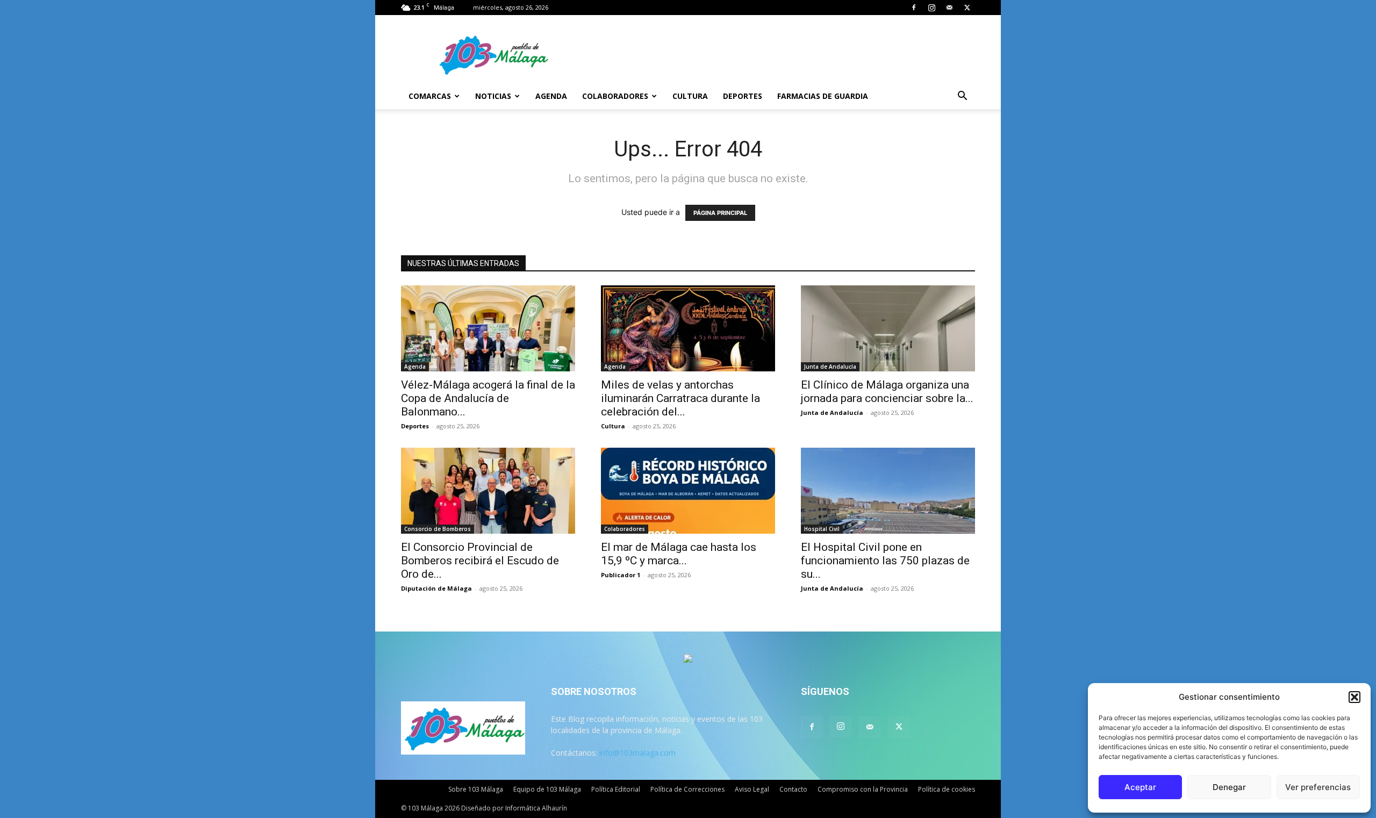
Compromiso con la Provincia (863, 789)
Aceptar (1140, 787)
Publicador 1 (620, 575)
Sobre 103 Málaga (475, 789)
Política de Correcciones (687, 789)
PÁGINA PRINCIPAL (720, 213)
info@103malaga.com (637, 753)
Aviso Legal (752, 789)
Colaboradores (615, 96)
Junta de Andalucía (830, 366)
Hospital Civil (822, 529)
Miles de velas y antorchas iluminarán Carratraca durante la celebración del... (680, 398)
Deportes (742, 96)
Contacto (793, 789)
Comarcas (429, 96)
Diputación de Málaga (436, 588)
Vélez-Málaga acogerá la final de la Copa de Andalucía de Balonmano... (488, 398)
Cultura (690, 96)
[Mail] (949, 7)
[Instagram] (931, 7)
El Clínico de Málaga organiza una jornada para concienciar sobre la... (887, 391)
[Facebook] (914, 7)
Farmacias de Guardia (822, 96)
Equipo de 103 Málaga (547, 789)
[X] (967, 7)
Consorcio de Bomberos (437, 529)
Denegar (1229, 787)
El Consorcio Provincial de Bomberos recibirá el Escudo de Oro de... (480, 560)
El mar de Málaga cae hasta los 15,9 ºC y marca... (678, 554)
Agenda (551, 96)
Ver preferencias (1318, 787)
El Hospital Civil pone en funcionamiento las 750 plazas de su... (885, 560)
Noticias (493, 96)
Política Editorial (615, 789)
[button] (1354, 697)
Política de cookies (946, 789)
